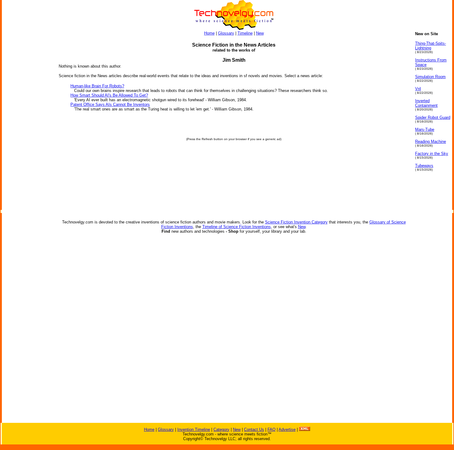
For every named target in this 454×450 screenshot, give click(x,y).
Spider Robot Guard (432, 117)
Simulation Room (430, 76)
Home (209, 33)
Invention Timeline (193, 429)
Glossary (226, 33)
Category (221, 429)
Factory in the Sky (431, 153)
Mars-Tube (424, 129)
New (260, 33)
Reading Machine (430, 141)
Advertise (287, 429)
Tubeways (424, 165)
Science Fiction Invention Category (296, 222)
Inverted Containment (426, 103)
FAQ (271, 429)
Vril (418, 88)
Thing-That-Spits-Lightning (430, 45)
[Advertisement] (26, 124)
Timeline (245, 33)
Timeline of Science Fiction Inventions (236, 226)
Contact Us (254, 429)
